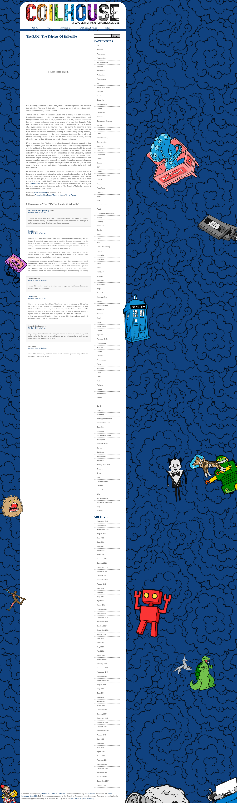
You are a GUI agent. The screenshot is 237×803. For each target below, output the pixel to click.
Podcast (100, 347)
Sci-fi (99, 406)
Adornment (101, 54)
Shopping (100, 431)
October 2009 (102, 676)
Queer (99, 372)
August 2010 (101, 634)
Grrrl (99, 238)
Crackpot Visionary (104, 129)
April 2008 (100, 752)
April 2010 (100, 651)
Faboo (99, 184)
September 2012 (103, 529)
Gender (99, 230)
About (35, 28)
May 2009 (100, 697)
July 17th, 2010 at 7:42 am (37, 233)
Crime (99, 133)
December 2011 (102, 567)
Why (98, 506)
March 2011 (101, 605)
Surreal (99, 448)
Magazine (65, 28)
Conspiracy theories (104, 121)
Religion (100, 385)
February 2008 (102, 760)
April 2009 (100, 701)
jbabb (30, 231)
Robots (99, 398)
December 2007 (102, 768)
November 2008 (102, 722)
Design (99, 163)
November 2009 (102, 672)
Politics (100, 356)
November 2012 (102, 521)
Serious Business (103, 423)
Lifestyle (100, 276)
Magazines (101, 284)
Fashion (100, 192)
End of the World (103, 175)
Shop (107, 28)
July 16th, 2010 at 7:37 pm (37, 212)
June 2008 (100, 743)
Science (100, 410)
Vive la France (70, 195)
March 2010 (101, 655)
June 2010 (100, 643)
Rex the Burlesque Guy (38, 210)
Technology (101, 456)
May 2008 (100, 747)
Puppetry (100, 368)
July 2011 (100, 588)
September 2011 (103, 580)
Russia (99, 402)
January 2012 (102, 563)
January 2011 (102, 613)
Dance (99, 159)
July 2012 (100, 538)
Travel (99, 473)
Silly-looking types (104, 435)
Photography (102, 343)
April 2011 (100, 601)
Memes (99, 301)
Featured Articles (88, 28)
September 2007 (103, 781)
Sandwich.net (76, 798)
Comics (100, 117)
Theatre (100, 469)
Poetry (99, 351)
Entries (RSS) (88, 798)
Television (100, 460)
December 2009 (102, 668)
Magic (99, 289)
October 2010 (102, 626)
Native (99, 322)
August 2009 (101, 684)
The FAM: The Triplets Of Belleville (51, 36)
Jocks (99, 268)
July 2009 (100, 689)
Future (99, 217)
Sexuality (100, 427)
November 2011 (102, 571)
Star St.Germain (58, 794)
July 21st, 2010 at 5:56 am (37, 328)
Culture (100, 150)
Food (99, 209)
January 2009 (102, 714)
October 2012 (102, 525)
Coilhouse (101, 112)
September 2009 (103, 680)
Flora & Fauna (102, 205)
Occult (99, 330)
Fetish (99, 196)
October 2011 (102, 575)
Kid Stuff (100, 272)
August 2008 (101, 735)
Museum (100, 314)
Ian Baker (90, 794)
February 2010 (102, 659)
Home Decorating (103, 247)
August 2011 (101, 584)
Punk (99, 364)
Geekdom (100, 226)
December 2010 (102, 617)
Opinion (100, 335)
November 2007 (102, 772)
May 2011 (100, 596)
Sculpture (100, 414)
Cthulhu (100, 146)
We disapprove (102, 498)
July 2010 (100, 638)
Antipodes (101, 75)
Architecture (101, 79)
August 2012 (101, 534)
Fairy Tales (101, 188)
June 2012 (100, 542)
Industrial (100, 255)
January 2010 (102, 664)
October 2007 (102, 777)
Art (98, 83)
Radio (99, 381)
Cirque (99, 108)
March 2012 (101, 555)
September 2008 (103, 731)
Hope (30, 296)
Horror (99, 251)
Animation (38, 195)
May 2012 (100, 546)
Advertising (101, 58)
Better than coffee (103, 87)
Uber (99, 477)
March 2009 (101, 705)
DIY (98, 167)
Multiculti (100, 309)
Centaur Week (102, 104)
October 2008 (102, 726)
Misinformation (102, 305)
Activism (100, 50)
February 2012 (102, 559)
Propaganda (101, 360)
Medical (100, 293)
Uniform (100, 486)
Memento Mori (102, 297)
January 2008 (102, 764)
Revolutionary (102, 393)
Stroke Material (102, 444)
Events (99, 180)
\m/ (98, 45)
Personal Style (102, 339)
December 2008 (102, 718)
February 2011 (102, 609)
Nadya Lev (45, 794)
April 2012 (100, 550)
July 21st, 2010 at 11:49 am (37, 348)
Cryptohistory (102, 142)
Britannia (100, 100)
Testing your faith (103, 465)
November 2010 (102, 622)
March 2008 (101, 756)
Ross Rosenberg (40, 192)
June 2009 (100, 693)
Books (99, 96)
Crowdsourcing (103, 138)
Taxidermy (100, 452)
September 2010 (103, 630)
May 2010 (100, 647)
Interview (100, 259)
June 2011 (100, 592)
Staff (49, 28)
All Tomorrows (102, 62)
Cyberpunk (101, 154)
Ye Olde (100, 511)
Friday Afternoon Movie (55, 195)
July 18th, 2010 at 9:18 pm (37, 298)
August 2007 (101, 785)
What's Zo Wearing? (104, 502)
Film (44, 195)
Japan (99, 263)
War (98, 494)
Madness (100, 280)
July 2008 (100, 739)
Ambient (100, 66)
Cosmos (100, 125)
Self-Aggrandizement (104, 418)
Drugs (99, 171)
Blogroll (100, 92)
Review (99, 389)
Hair (98, 242)
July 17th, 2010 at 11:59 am (37, 280)
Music (99, 318)
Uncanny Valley (102, 481)
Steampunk (101, 439)
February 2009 (102, 710)
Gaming (100, 221)
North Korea (101, 326)
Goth (99, 234)
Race (99, 377)
